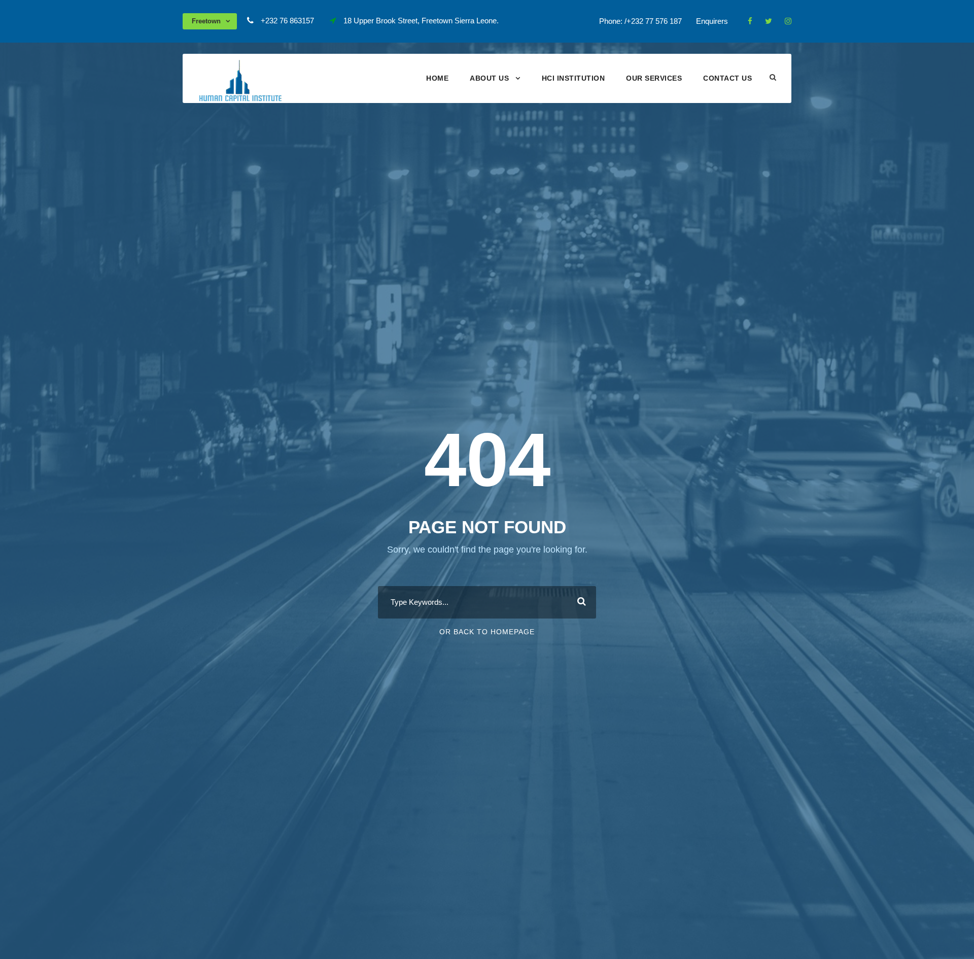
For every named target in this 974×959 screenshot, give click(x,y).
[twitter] (768, 21)
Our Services (654, 78)
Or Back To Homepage (487, 632)
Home (437, 78)
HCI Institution (573, 78)
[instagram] (788, 21)
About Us (489, 78)
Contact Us (727, 78)
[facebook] (750, 21)
